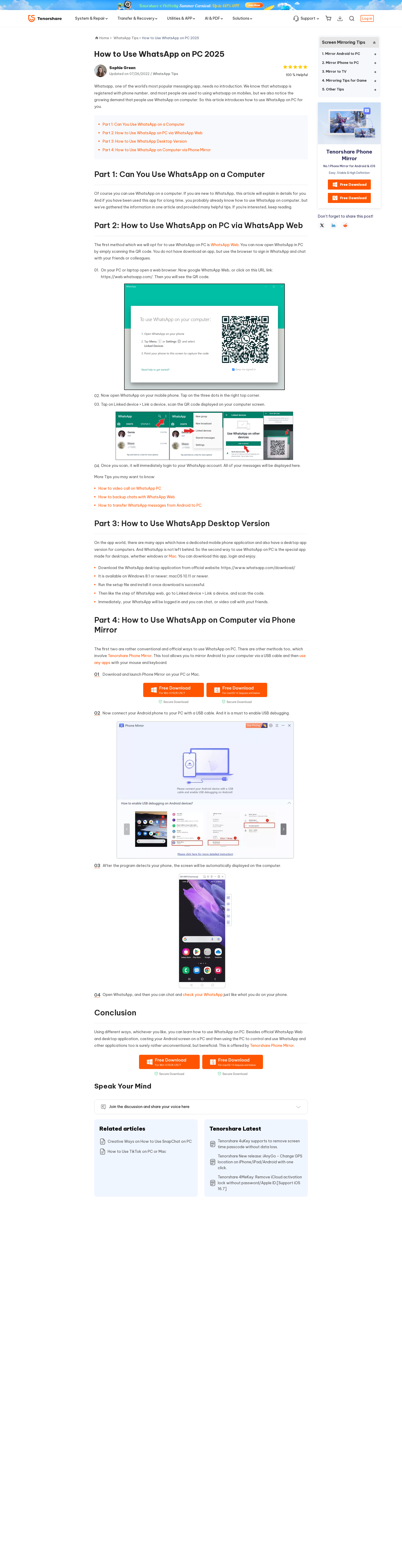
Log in (367, 18)
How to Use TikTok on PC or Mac (137, 1151)
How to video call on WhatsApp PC (129, 488)
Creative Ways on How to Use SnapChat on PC (150, 1141)
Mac (173, 556)
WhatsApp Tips (165, 74)
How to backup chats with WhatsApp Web (136, 497)
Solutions (241, 18)
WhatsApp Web (225, 244)
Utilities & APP (179, 18)
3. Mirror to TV (334, 71)
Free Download (353, 184)
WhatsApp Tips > (127, 38)
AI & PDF (212, 18)
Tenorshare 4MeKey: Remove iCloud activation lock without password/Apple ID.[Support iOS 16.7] (260, 1183)
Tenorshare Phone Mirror (130, 655)
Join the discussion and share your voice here (149, 1106)
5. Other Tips (333, 89)
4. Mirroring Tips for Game (344, 80)
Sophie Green (122, 67)
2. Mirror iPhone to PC (340, 63)
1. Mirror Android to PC (341, 54)
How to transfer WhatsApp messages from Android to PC (150, 505)
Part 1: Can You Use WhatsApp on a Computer (144, 124)
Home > (105, 38)
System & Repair (90, 18)
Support (308, 18)
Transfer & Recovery (136, 18)
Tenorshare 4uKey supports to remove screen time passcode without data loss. (259, 1144)
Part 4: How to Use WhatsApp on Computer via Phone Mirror (157, 149)
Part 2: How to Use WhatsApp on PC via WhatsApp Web (152, 132)
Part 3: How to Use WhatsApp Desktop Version (145, 141)
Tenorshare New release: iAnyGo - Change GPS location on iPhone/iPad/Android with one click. (260, 1162)
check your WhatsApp (203, 994)
